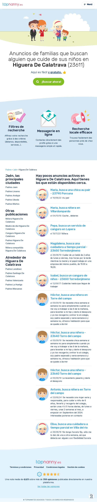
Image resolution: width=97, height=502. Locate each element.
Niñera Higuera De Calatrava (14, 220)
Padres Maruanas (14, 288)
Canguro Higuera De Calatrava (15, 234)
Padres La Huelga (14, 284)
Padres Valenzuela (14, 280)
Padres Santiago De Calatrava (15, 274)
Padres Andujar (13, 195)
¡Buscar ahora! (51, 81)
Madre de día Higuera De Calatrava (17, 227)
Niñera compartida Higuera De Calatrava (16, 249)
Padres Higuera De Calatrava (14, 242)
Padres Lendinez (14, 269)
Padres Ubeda (12, 199)
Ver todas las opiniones (48, 486)
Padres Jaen (11, 187)
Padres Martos (12, 204)
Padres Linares (13, 191)
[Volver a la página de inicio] (13, 4)
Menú (89, 4)
